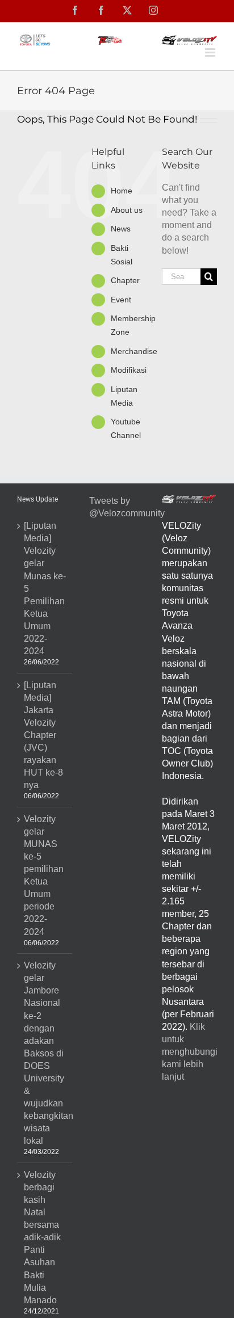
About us (127, 209)
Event (121, 299)
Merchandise (134, 351)
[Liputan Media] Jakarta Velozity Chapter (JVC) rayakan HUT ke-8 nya (43, 735)
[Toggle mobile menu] (211, 52)
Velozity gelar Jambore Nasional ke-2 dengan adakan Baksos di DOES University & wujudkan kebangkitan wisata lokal (45, 1053)
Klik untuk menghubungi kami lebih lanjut (190, 1051)
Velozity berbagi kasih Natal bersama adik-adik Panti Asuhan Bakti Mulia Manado (42, 1237)
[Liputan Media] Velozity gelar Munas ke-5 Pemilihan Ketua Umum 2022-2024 (45, 588)
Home (121, 190)
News (121, 228)
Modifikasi (129, 369)
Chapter (125, 280)
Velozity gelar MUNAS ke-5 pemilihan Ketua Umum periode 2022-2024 (44, 875)
